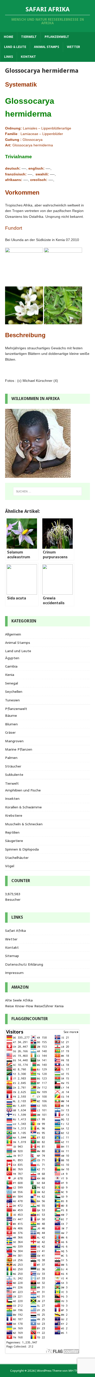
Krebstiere (13, 815)
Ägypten (12, 658)
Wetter (73, 46)
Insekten (12, 798)
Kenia (9, 674)
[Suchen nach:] (47, 491)
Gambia (11, 666)
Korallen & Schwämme (23, 807)
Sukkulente (14, 774)
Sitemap (12, 956)
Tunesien (12, 700)
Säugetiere (14, 840)
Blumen (11, 724)
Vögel (9, 866)
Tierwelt (29, 36)
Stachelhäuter (17, 857)
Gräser (10, 732)
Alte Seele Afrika (19, 1000)
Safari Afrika (15, 930)
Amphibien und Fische (23, 790)
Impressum (14, 972)
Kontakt (28, 56)
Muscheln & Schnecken (24, 824)
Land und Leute (18, 651)
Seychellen (13, 691)
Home (8, 36)
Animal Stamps (46, 46)
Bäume (11, 715)
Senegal (11, 683)
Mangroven (14, 741)
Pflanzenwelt (57, 36)
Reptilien (12, 832)
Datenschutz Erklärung (24, 964)
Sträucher (13, 766)
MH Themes (76, 1370)
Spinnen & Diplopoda (22, 849)
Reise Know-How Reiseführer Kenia (34, 1006)
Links (8, 56)
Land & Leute (15, 46)
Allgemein (13, 634)
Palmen (11, 757)
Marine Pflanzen (18, 749)
